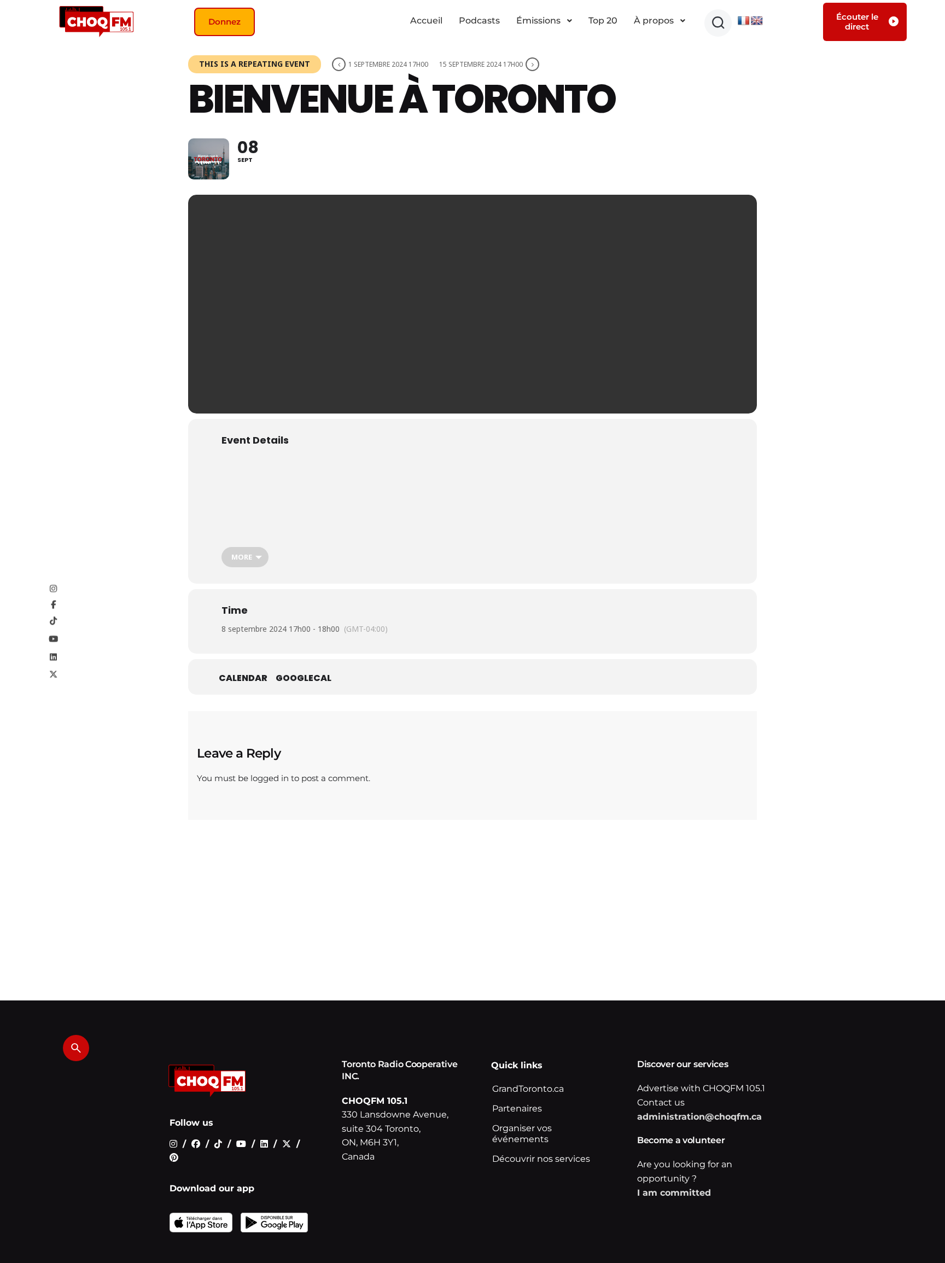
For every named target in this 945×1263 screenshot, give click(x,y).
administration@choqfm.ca (699, 1116)
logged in (269, 778)
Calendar (243, 678)
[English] (757, 21)
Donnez (224, 21)
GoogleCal (303, 678)
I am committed (674, 1193)
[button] (718, 23)
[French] (744, 21)
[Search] (76, 1048)
